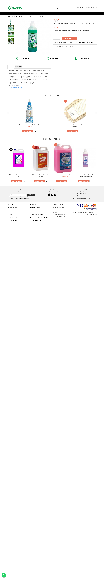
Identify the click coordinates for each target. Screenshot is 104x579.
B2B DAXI (34, 13)
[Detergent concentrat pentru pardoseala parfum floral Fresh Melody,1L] (85, 158)
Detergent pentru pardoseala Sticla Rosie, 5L (41, 175)
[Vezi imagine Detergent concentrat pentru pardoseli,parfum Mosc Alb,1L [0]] (11, 22)
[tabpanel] (33, 37)
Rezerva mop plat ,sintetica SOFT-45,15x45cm (74, 125)
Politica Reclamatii (36, 211)
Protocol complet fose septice (47, 13)
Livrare (9, 214)
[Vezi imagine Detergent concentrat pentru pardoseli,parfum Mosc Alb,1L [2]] (11, 34)
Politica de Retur (12, 208)
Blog (58, 13)
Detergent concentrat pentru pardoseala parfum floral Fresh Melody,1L (85, 175)
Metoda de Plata (12, 211)
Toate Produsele (12, 13)
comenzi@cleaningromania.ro (83, 198)
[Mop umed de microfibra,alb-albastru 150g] (29, 111)
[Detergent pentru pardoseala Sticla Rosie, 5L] (41, 158)
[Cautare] (57, 8)
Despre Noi (33, 204)
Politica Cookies (12, 217)
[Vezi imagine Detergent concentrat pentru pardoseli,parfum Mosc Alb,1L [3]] (11, 41)
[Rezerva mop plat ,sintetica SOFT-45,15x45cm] (74, 111)
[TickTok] (52, 194)
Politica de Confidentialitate (24, 198)
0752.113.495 (82, 196)
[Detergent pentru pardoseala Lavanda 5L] (18, 158)
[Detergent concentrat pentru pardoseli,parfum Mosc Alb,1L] (33, 37)
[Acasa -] (15, 8)
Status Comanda (35, 220)
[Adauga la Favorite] (35, 131)
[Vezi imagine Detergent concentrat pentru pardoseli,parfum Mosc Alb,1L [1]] (11, 28)
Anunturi (10, 204)
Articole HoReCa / (16, 16)
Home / (9, 16)
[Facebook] (49, 194)
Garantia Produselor (37, 214)
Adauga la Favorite (58, 46)
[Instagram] (55, 194)
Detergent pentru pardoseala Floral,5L (63, 174)
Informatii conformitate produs (16, 87)
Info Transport (35, 208)
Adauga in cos (69, 38)
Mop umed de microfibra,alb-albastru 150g (30, 124)
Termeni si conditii (25, 13)
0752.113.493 (82, 194)
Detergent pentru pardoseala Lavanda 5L (18, 175)
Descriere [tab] (11, 66)
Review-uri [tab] (18, 66)
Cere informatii (70, 46)
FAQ (8, 223)
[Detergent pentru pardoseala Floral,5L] (63, 158)
